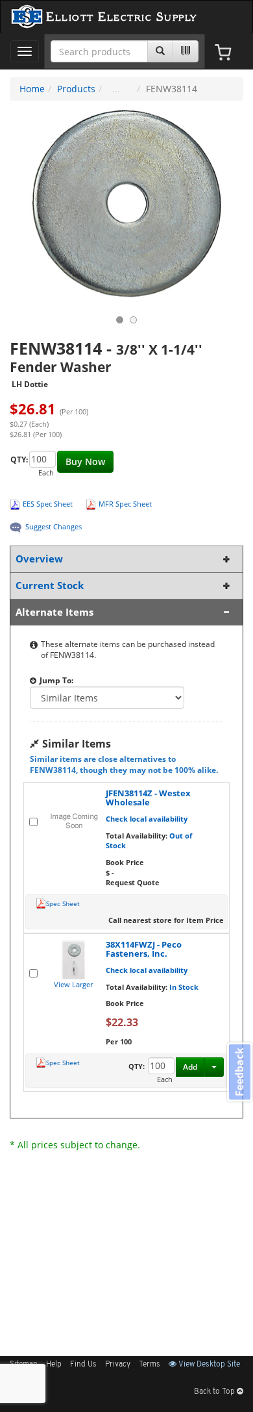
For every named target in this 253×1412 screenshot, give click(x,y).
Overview (39, 559)
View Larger (73, 984)
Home (32, 88)
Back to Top (215, 1392)
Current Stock (50, 585)
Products (76, 88)
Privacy (117, 1364)
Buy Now (85, 461)
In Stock (184, 987)
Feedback (239, 1071)
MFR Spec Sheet (125, 504)
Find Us (83, 1364)
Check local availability (146, 819)
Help (54, 1364)
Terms (149, 1364)
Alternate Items (54, 612)
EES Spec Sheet (48, 504)
